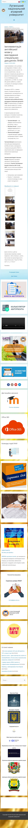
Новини (6, 63)
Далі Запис (14, 276)
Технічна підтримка (14, 407)
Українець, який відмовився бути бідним (12, 666)
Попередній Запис (14, 272)
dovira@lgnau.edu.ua (14, 600)
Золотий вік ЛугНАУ (7, 671)
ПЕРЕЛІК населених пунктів (9, 556)
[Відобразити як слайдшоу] (12, 186)
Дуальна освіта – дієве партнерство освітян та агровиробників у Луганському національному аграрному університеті (14, 657)
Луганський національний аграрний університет (16, 10)
